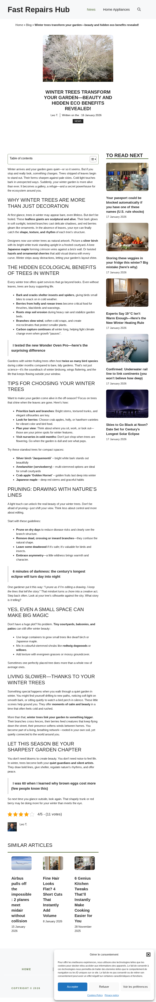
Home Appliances (116, 9)
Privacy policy (112, 995)
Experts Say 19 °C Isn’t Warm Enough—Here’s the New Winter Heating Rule (126, 318)
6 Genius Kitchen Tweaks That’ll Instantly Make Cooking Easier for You (83, 899)
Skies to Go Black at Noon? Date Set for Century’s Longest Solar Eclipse (127, 429)
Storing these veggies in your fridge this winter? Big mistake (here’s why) (127, 262)
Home (19, 24)
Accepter (72, 986)
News (91, 9)
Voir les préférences (135, 986)
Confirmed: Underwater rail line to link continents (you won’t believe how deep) (127, 373)
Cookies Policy (95, 995)
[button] (148, 954)
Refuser (104, 986)
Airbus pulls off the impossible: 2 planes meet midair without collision (21, 899)
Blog (29, 24)
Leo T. (54, 115)
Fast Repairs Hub (39, 9)
